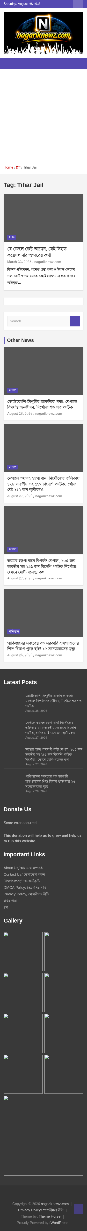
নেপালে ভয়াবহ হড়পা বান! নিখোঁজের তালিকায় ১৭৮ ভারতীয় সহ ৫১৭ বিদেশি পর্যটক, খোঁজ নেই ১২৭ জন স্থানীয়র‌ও (43, 484)
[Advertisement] (43, 119)
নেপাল (12, 390)
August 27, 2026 (19, 496)
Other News (20, 340)
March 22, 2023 (19, 262)
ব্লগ (6, 907)
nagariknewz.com (47, 262)
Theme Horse (49, 1217)
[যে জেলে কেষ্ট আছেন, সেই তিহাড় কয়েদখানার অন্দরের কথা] (43, 218)
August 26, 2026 (19, 655)
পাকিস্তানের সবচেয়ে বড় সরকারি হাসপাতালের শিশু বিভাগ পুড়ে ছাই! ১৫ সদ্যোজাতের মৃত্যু (43, 646)
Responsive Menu (78, 4)
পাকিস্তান (14, 631)
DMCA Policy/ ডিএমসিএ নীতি (25, 888)
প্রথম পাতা (10, 901)
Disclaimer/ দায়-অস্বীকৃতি (22, 881)
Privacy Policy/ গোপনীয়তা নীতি (26, 894)
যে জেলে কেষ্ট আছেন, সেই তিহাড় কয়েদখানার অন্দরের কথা (36, 252)
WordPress (59, 1223)
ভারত (11, 237)
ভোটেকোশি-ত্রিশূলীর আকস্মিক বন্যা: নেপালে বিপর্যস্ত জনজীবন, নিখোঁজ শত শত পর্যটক (42, 404)
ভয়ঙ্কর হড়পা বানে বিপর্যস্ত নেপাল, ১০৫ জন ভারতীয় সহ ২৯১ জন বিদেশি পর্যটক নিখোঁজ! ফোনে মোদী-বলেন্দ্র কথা (42, 566)
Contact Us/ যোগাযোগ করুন (24, 875)
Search (75, 321)
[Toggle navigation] (10, 63)
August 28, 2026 (19, 413)
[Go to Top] (78, 1209)
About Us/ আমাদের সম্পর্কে (23, 868)
